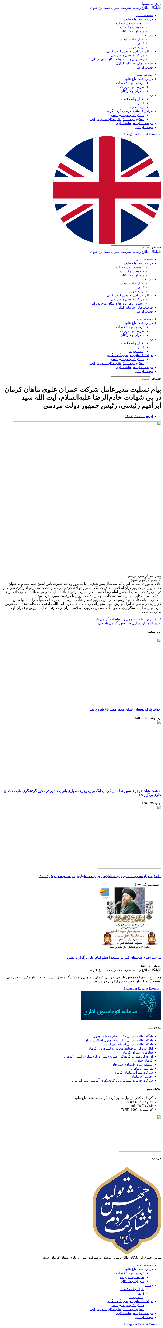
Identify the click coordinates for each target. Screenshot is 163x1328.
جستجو (156, 247)
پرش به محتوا (151, 3)
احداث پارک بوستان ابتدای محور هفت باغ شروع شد (125, 709)
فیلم (141, 43)
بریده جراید (136, 47)
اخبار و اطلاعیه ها (132, 39)
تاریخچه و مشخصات (130, 23)
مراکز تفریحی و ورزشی (127, 55)
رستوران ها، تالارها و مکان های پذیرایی (117, 59)
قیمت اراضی (144, 67)
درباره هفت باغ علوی (138, 19)
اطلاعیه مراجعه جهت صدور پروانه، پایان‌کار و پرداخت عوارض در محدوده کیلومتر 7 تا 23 (100, 876)
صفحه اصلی (144, 15)
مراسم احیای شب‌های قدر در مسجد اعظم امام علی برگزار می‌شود (114, 957)
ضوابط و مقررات (132, 27)
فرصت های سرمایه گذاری (134, 63)
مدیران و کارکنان (132, 31)
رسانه (149, 35)
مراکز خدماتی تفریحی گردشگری (130, 51)
